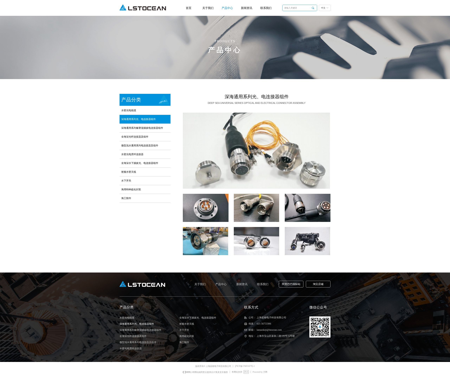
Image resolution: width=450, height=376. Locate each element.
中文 (323, 8)
